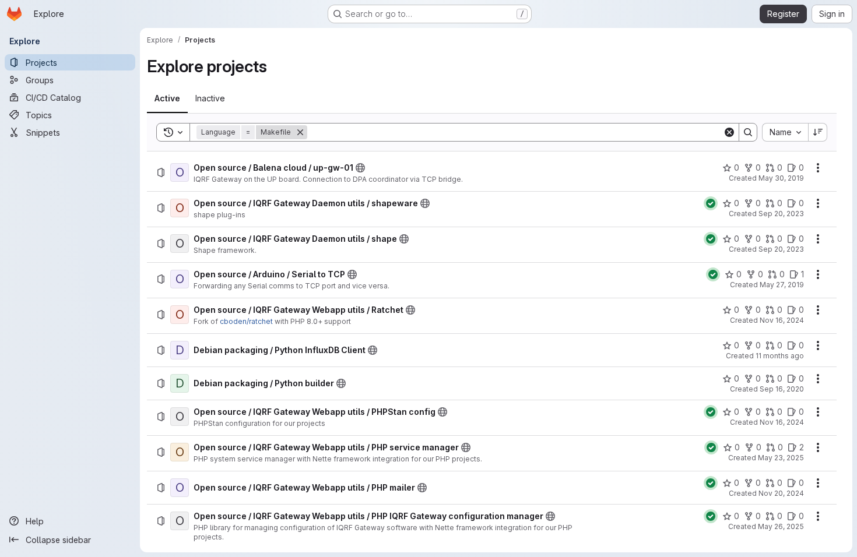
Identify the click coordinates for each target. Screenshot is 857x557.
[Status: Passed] (711, 203)
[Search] (748, 132)
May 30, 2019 (781, 178)
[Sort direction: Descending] (818, 132)
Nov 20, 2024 (781, 493)
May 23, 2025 (781, 457)
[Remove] (300, 132)
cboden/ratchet (246, 321)
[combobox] (785, 132)
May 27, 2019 (782, 284)
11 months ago (780, 355)
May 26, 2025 (781, 526)
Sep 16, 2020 (782, 389)
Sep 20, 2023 (781, 213)
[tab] (167, 98)
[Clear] (729, 132)
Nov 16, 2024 (782, 320)
